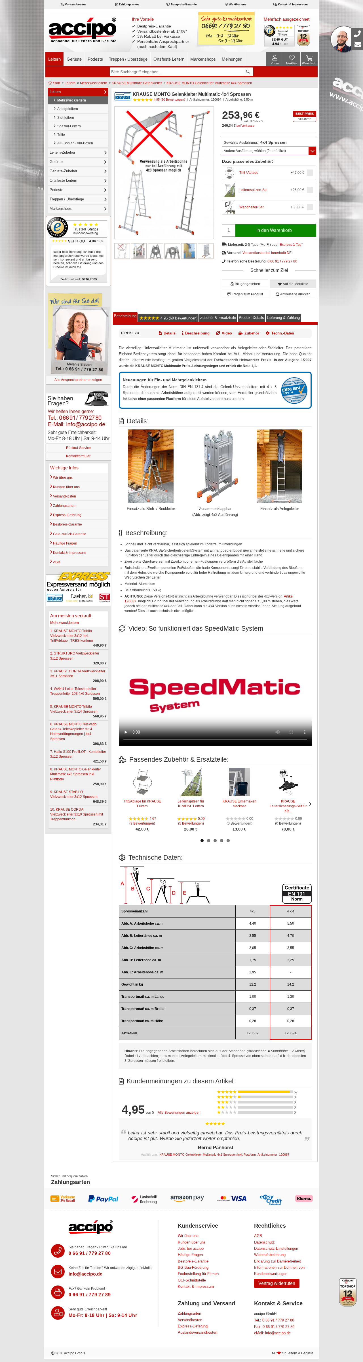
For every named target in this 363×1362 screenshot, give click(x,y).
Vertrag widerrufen (276, 1283)
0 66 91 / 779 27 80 (282, 261)
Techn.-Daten (282, 333)
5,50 (290, 923)
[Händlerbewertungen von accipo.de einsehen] (78, 251)
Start (56, 83)
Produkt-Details (251, 317)
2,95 (252, 972)
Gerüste (74, 59)
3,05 (252, 948)
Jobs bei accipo (191, 1248)
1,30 (290, 997)
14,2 (290, 984)
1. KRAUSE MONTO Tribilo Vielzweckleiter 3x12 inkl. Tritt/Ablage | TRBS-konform (71, 636)
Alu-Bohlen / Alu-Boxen (74, 143)
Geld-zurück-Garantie (69, 534)
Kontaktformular (78, 456)
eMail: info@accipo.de (272, 1333)
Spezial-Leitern (68, 126)
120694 (291, 1033)
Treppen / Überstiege (128, 59)
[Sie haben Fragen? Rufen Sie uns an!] (58, 1251)
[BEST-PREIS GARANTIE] (304, 116)
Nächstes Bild (309, 804)
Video (227, 333)
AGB (56, 562)
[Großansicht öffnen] (164, 172)
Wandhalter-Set (251, 207)
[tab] (125, 317)
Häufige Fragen (64, 543)
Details (170, 333)
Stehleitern (65, 118)
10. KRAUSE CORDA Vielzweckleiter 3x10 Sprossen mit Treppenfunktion (76, 814)
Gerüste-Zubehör (63, 171)
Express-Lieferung (66, 515)
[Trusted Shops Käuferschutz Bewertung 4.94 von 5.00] (279, 35)
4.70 (290, 936)
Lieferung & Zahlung (283, 317)
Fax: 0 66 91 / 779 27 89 (274, 1327)
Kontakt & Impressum (292, 4)
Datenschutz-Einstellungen (276, 1248)
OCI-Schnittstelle (192, 1280)
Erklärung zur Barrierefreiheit (277, 1261)
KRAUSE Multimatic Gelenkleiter (137, 83)
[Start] (82, 30)
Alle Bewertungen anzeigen (179, 1113)
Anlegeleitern (67, 109)
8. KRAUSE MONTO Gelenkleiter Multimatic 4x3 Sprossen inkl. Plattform (75, 774)
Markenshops (203, 59)
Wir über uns (237, 4)
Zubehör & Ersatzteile (218, 317)
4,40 (252, 923)
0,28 (252, 1021)
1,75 (252, 960)
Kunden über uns (66, 487)
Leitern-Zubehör (62, 152)
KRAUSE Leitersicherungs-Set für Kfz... (288, 806)
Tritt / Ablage (248, 173)
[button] (245, 284)
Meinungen (232, 59)
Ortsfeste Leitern (168, 59)
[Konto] (274, 59)
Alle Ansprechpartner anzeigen (78, 380)
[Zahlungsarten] (181, 1198)
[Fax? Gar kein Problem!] (58, 1292)
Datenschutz (264, 1242)
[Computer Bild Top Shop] (303, 35)
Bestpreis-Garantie (183, 4)
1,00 (252, 997)
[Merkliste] (291, 60)
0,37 (252, 1009)
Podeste (95, 59)
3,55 (252, 936)
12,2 (252, 984)
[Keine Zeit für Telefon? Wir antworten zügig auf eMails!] (58, 1271)
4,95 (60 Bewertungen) (178, 318)
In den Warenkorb (274, 230)
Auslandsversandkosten (197, 1332)
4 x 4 (290, 911)
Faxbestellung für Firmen (198, 1274)
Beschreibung (125, 316)
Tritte (60, 135)
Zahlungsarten (128, 4)
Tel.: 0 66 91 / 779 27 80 (274, 1320)
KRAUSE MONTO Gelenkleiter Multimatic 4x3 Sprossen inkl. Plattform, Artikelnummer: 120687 (224, 1154)
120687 (253, 1033)
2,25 (290, 960)
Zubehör (251, 333)
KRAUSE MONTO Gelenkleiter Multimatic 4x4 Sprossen (209, 83)
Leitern (54, 59)
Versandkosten (75, 4)
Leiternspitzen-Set (253, 190)
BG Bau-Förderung (193, 1267)
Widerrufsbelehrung (270, 1255)
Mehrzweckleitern (93, 83)
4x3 (253, 911)
